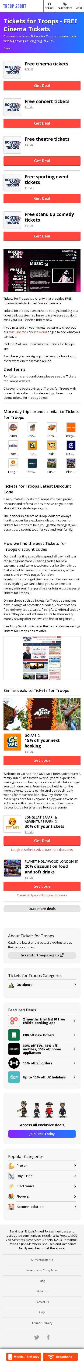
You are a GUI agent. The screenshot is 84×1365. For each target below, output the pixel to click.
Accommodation (30, 1206)
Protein (22, 1165)
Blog (42, 1280)
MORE (79, 8)
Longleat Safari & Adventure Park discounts (42, 849)
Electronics (25, 1186)
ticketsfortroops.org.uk (40, 955)
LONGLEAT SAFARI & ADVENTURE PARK (41, 819)
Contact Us (42, 1302)
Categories (65, 8)
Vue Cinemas (18, 332)
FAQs (42, 1312)
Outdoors (24, 984)
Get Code (42, 760)
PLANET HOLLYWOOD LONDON (49, 861)
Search (49, 8)
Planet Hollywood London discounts (42, 895)
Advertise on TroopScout (42, 1270)
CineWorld (39, 332)
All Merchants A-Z (42, 1259)
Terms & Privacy (42, 1323)
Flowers (23, 1196)
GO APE (30, 735)
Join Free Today (42, 1134)
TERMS (29, 69)
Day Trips (24, 1176)
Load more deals (42, 908)
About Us (42, 1291)
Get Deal (42, 85)
